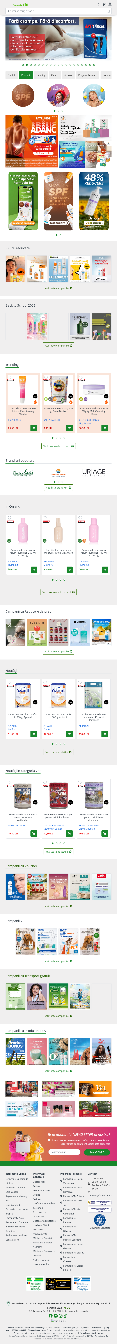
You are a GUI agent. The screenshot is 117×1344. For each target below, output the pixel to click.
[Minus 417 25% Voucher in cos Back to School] (80, 887)
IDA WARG (13, 561)
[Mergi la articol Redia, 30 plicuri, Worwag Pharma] (94, 65)
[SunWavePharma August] (98, 154)
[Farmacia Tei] (20, 4)
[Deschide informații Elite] (10, 380)
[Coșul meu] (104, 4)
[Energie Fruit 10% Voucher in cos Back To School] (58, 326)
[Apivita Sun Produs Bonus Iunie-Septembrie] (80, 1051)
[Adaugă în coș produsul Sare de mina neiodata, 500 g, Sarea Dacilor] (69, 428)
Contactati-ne (12, 1239)
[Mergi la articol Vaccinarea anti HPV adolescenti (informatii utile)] (58, 65)
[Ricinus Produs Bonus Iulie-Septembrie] (37, 1051)
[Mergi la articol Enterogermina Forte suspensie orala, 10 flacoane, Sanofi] (90, 65)
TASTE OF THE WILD (18, 825)
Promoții (25, 74)
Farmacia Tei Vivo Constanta (72, 1211)
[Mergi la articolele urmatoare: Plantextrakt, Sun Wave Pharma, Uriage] (55, 482)
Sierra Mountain (87, 828)
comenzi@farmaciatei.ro (100, 1195)
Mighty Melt (85, 423)
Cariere (55, 74)
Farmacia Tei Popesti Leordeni (72, 1237)
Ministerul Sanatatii (43, 1238)
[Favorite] (98, 4)
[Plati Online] (58, 1321)
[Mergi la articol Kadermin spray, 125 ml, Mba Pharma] (70, 65)
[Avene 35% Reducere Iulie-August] (37, 269)
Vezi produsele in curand (57, 592)
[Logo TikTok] (65, 1316)
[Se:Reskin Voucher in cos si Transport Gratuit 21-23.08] (37, 996)
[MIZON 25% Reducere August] (80, 632)
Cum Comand (12, 1204)
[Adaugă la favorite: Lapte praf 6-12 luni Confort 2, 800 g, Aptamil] (9, 682)
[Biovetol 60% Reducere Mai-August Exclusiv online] (25, 941)
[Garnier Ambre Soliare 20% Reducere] (58, 269)
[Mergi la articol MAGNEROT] (78, 65)
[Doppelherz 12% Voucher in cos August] (102, 887)
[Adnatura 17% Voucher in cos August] (37, 887)
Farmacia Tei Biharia (69, 1228)
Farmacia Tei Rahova (69, 1220)
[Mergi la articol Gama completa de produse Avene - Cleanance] (51, 65)
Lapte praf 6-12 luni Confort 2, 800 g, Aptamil (23, 715)
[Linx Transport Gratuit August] (15, 996)
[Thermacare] (95, 1109)
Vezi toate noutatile (57, 752)
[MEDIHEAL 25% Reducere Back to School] (80, 326)
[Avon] (58, 1109)
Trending (40, 74)
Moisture (48, 564)
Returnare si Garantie (16, 1222)
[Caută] (108, 11)
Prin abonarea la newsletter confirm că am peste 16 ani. (80, 1140)
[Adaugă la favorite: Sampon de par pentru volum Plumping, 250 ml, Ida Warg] (9, 517)
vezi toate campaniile (57, 288)
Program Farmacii (87, 74)
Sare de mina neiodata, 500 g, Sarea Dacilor (58, 409)
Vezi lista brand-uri (57, 487)
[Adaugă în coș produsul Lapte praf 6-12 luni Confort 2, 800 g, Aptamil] (33, 734)
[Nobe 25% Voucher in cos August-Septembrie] (58, 887)
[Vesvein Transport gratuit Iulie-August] (80, 996)
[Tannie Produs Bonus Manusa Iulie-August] (58, 1051)
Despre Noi (39, 1181)
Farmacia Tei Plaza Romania (72, 1189)
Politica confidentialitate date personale (44, 1203)
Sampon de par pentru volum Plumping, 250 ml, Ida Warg (23, 553)
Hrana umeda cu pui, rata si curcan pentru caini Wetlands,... (23, 817)
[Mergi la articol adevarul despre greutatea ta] (74, 65)
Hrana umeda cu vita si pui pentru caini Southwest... (58, 816)
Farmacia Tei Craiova (69, 1259)
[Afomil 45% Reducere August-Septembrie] (15, 632)
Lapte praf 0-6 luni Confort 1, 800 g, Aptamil (58, 715)
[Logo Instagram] (60, 1316)
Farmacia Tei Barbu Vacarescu (73, 1181)
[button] (34, 570)
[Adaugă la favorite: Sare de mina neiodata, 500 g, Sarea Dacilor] (46, 377)
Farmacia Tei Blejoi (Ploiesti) (73, 1268)
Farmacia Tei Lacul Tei (72, 1202)
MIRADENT (84, 725)
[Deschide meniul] (7, 4)
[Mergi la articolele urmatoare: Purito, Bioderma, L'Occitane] (58, 482)
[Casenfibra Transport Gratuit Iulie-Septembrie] (58, 996)
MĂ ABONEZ (97, 1152)
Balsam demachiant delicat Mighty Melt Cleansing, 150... (94, 411)
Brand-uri (10, 1230)
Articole (68, 74)
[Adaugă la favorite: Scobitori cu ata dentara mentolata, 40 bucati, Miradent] (80, 682)
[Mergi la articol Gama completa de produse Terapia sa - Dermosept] (86, 65)
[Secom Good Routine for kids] (85, 128)
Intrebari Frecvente (15, 1226)
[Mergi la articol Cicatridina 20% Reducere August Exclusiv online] (47, 65)
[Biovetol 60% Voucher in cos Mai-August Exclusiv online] (90, 941)
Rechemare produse (16, 1235)
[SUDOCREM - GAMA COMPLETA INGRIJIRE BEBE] (21, 1089)
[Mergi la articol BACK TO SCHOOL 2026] (66, 65)
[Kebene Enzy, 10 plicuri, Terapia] (58, 1089)
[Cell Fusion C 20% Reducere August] (102, 269)
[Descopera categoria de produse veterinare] (95, 1089)
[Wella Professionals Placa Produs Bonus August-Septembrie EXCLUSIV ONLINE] (102, 1051)
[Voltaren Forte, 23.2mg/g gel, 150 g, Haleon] (31, 141)
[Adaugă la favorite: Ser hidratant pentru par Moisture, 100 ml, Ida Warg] (45, 517)
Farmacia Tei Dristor (73, 1196)
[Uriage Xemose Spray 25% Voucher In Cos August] (15, 886)
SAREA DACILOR (52, 419)
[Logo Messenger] (56, 1316)
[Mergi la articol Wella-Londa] (39, 65)
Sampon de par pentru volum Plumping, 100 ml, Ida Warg (94, 553)
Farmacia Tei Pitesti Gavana (73, 1246)
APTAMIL (12, 725)
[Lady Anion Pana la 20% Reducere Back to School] (102, 326)
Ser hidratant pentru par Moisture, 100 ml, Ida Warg (58, 551)
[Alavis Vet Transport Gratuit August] (47, 941)
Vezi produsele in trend (57, 446)
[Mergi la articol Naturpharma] (62, 65)
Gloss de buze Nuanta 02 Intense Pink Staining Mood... (23, 411)
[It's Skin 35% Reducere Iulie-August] (37, 632)
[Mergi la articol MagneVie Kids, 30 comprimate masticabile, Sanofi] (31, 65)
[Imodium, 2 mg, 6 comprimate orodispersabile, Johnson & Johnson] (72, 154)
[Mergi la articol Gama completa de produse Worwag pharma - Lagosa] (55, 65)
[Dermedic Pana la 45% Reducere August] (80, 269)
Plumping (13, 564)
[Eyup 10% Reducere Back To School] (15, 326)
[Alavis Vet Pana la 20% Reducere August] (68, 941)
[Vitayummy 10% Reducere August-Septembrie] (58, 632)
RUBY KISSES (14, 419)
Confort (12, 729)
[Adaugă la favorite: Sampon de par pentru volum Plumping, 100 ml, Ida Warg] (80, 517)
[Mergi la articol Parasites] (35, 65)
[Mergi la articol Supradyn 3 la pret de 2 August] (43, 65)
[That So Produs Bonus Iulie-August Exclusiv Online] (15, 1051)
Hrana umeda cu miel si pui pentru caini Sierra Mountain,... (94, 817)
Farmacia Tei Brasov (73, 1252)
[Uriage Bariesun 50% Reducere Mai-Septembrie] (15, 268)
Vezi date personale (85, 1143)
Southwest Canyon (53, 828)
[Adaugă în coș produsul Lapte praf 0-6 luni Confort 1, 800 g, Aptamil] (69, 734)
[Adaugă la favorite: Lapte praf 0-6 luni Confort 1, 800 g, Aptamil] (45, 682)
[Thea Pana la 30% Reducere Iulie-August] (102, 632)
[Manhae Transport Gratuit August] (102, 996)
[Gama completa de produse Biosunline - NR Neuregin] (21, 1109)
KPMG (67, 1307)
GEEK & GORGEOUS (89, 419)
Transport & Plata (14, 1217)
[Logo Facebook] (51, 1316)
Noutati (12, 74)
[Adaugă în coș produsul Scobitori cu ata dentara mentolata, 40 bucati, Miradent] (104, 734)
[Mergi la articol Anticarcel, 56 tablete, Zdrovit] (27, 65)
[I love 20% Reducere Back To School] (37, 326)
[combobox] (58, 11)
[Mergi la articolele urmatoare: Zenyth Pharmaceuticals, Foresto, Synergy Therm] (62, 482)
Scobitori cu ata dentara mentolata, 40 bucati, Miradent (94, 717)
